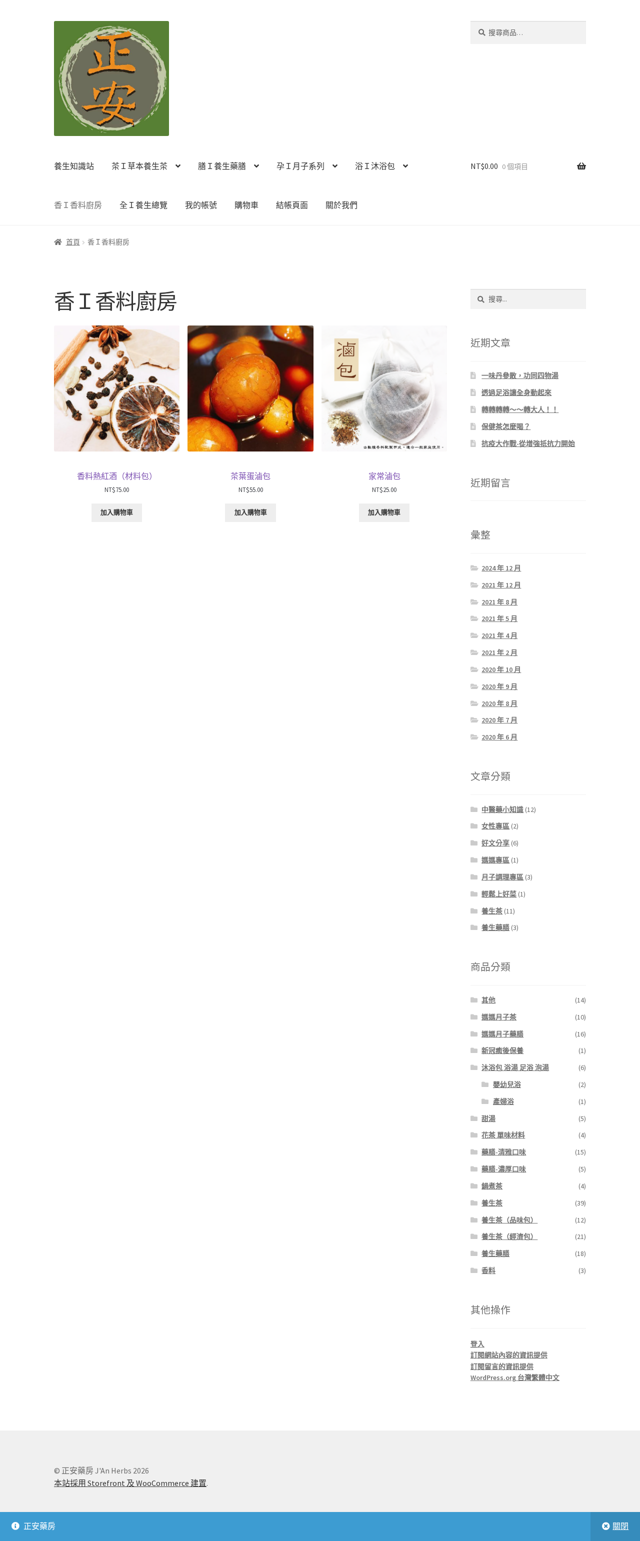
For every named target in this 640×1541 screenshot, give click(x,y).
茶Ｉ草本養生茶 (140, 166)
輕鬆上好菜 (499, 894)
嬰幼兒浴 (507, 1084)
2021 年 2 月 (500, 652)
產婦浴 (503, 1101)
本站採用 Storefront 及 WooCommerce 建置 (130, 1483)
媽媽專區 (496, 860)
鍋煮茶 (492, 1186)
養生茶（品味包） (510, 1220)
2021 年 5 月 (500, 618)
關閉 (620, 1526)
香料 (489, 1270)
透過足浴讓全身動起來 (517, 392)
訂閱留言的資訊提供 (502, 1366)
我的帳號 (201, 205)
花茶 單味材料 (503, 1135)
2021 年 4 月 (500, 635)
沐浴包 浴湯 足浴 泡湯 (515, 1067)
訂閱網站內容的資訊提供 (509, 1355)
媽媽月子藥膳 (503, 1034)
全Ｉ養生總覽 (144, 205)
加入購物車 (116, 512)
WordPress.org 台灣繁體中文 (515, 1377)
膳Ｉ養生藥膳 (222, 166)
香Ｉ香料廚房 (78, 205)
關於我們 (342, 205)
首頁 (73, 242)
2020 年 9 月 (500, 686)
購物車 (246, 205)
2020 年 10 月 (501, 669)
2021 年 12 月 (501, 585)
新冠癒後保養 (503, 1050)
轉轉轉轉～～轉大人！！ (520, 409)
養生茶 (492, 911)
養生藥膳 (496, 927)
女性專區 (496, 826)
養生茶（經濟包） (510, 1236)
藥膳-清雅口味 (504, 1152)
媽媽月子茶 (499, 1017)
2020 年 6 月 (500, 737)
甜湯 (489, 1118)
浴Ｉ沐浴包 (375, 166)
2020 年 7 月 (500, 720)
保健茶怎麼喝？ (506, 426)
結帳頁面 (292, 205)
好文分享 (496, 843)
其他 (489, 1000)
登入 (477, 1344)
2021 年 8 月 (500, 602)
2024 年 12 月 (501, 568)
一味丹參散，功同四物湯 (520, 375)
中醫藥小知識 (503, 809)
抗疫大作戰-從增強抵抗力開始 (528, 443)
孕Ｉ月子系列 (300, 166)
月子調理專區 (503, 877)
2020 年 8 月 (500, 703)
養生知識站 (74, 166)
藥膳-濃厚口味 (504, 1169)
